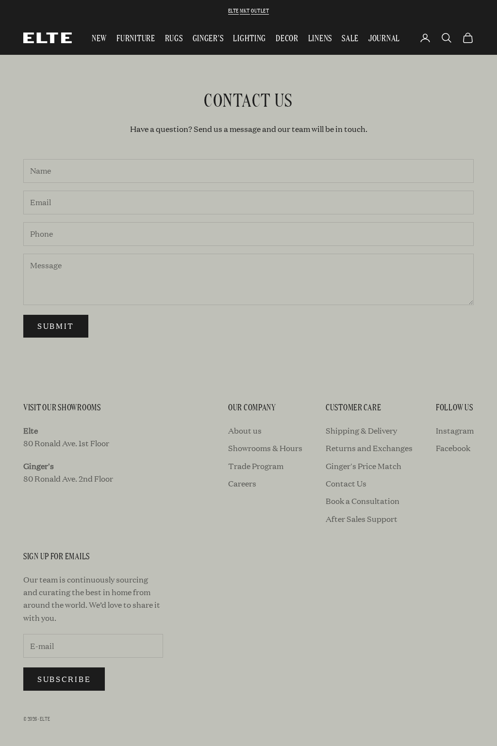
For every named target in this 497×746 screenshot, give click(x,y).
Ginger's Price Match (363, 465)
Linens (320, 38)
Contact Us (346, 483)
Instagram (455, 430)
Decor (287, 38)
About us (245, 430)
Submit (55, 325)
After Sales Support (362, 518)
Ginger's (208, 38)
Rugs (174, 38)
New (99, 38)
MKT (244, 10)
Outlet (260, 10)
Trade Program (255, 465)
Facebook (453, 448)
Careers (242, 483)
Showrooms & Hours (265, 448)
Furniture (135, 38)
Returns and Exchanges (369, 448)
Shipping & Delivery (361, 430)
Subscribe (64, 678)
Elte (233, 10)
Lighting (249, 38)
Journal (384, 38)
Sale (350, 38)
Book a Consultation (362, 500)
